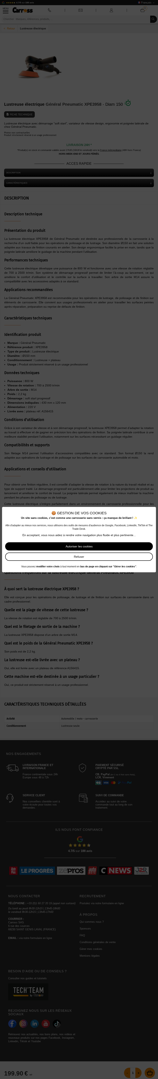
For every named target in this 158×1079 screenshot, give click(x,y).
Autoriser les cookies (79, 546)
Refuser (79, 556)
